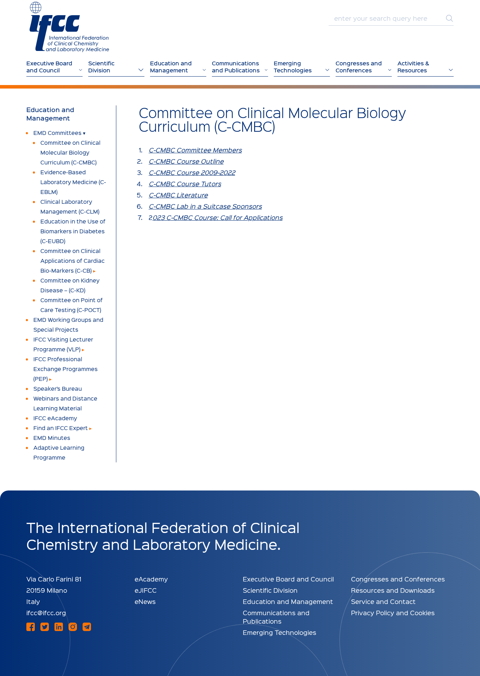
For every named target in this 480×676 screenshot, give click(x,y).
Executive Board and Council (288, 578)
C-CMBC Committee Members (195, 149)
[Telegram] (87, 627)
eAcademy (151, 578)
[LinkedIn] (58, 627)
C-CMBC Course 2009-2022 (192, 172)
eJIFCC (146, 590)
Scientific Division (270, 590)
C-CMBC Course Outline (186, 161)
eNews (145, 601)
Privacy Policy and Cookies (393, 612)
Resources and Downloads (393, 590)
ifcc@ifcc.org (46, 612)
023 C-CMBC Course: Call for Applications (218, 217)
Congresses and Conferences (398, 578)
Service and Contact (383, 601)
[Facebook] (30, 627)
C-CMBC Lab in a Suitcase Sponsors (205, 206)
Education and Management (50, 113)
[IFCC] (69, 27)
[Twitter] (44, 627)
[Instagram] (73, 627)
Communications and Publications (276, 616)
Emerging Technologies (279, 632)
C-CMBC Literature (178, 194)
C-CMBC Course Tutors (185, 183)
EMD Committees (57, 132)
